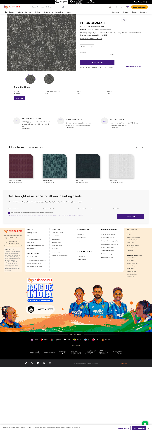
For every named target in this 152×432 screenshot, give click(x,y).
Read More (19, 98)
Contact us (143, 12)
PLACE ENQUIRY (97, 62)
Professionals (59, 12)
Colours (11, 12)
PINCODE (83, 53)
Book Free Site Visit (139, 7)
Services (28, 12)
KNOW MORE (26, 129)
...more (104, 35)
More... (69, 12)
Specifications (22, 87)
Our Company (116, 12)
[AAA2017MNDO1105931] (41, 42)
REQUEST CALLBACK (133, 67)
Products (20, 12)
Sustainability (48, 12)
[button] (121, 7)
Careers (134, 12)
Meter (83, 47)
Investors (126, 12)
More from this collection (26, 147)
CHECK (112, 54)
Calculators (37, 12)
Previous (137, 147)
